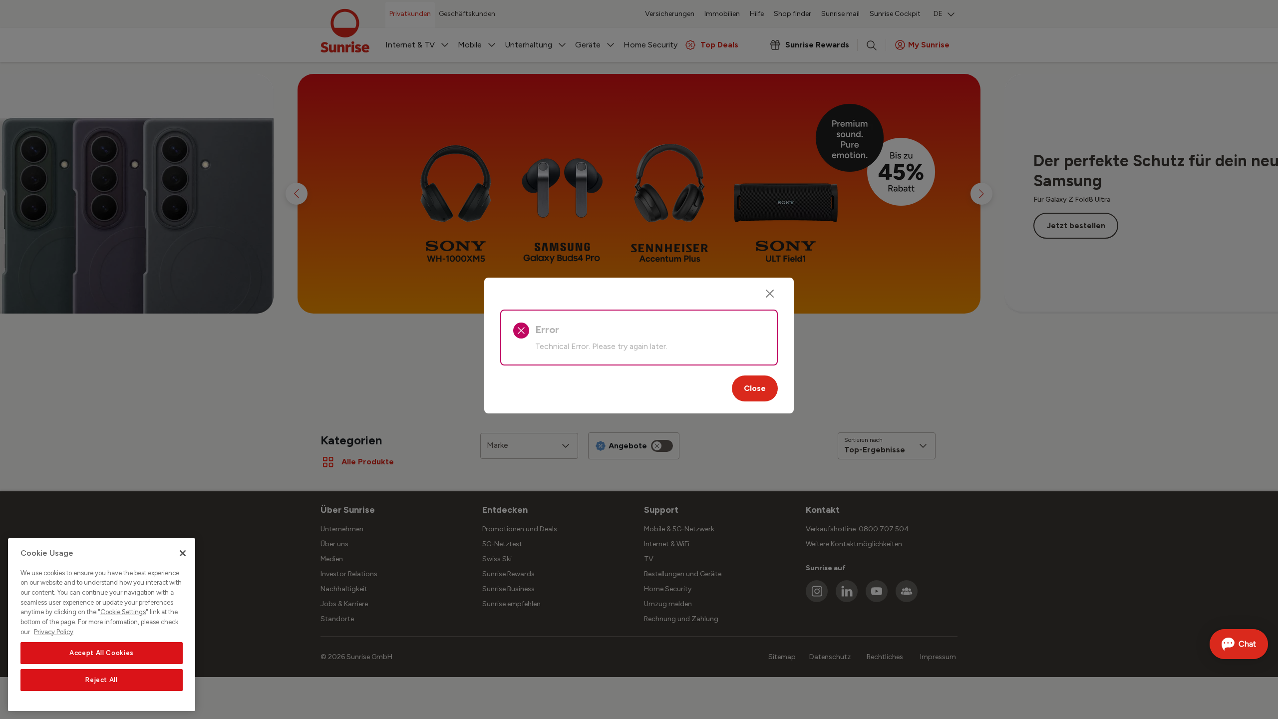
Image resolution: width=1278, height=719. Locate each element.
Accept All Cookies (101, 653)
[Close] (770, 294)
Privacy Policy (53, 632)
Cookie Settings (123, 612)
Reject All (101, 680)
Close (755, 388)
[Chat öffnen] (1239, 644)
